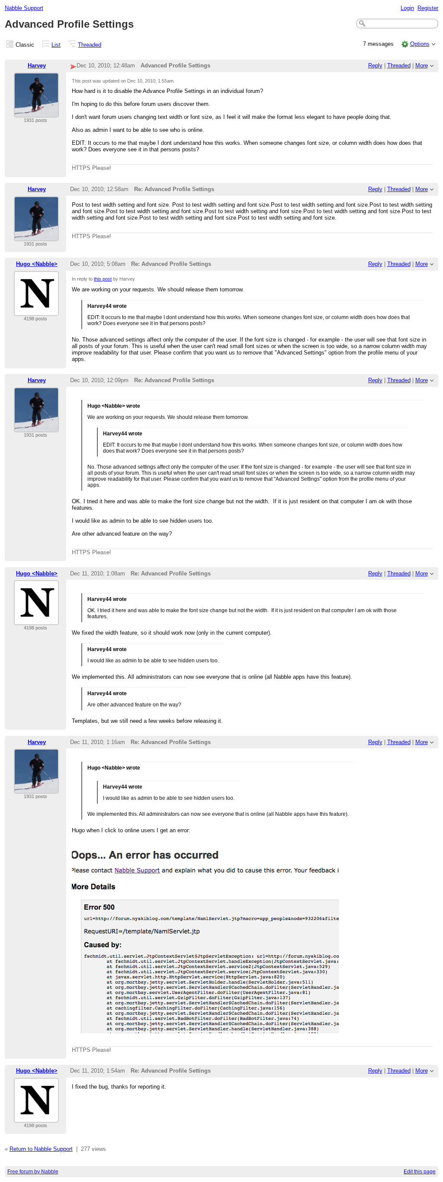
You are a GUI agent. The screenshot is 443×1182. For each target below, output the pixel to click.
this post (103, 278)
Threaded (89, 45)
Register (427, 8)
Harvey (37, 65)
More (421, 65)
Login (407, 8)
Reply (375, 65)
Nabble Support (24, 8)
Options (420, 44)
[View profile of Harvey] (36, 112)
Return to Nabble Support (41, 1149)
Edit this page (420, 1172)
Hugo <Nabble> (37, 264)
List (56, 45)
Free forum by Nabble (32, 1172)
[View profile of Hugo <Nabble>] (36, 310)
